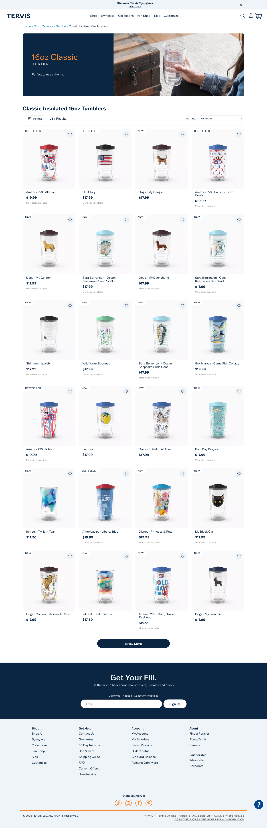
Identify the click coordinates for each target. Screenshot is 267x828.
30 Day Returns (89, 745)
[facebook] (138, 803)
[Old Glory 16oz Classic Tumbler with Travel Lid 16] (105, 159)
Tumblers (62, 26)
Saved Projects (142, 745)
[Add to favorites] (70, 134)
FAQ (82, 763)
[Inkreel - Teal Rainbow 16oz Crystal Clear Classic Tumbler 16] (105, 581)
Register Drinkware (145, 763)
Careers (194, 745)
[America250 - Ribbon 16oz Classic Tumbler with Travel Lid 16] (49, 416)
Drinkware (49, 26)
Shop (94, 16)
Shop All (37, 733)
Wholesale (196, 760)
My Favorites (140, 739)
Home (29, 26)
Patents (184, 815)
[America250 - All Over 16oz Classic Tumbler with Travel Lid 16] (49, 159)
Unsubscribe (87, 774)
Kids (157, 16)
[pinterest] (148, 803)
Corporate (196, 766)
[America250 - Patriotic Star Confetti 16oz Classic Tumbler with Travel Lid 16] (218, 159)
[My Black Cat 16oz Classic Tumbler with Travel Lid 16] (218, 498)
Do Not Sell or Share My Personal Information (209, 819)
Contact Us (86, 733)
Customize (171, 16)
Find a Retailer (199, 733)
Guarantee (86, 739)
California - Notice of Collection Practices (133, 695)
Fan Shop (143, 16)
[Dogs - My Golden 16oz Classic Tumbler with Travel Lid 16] (49, 244)
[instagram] (128, 803)
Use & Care (86, 751)
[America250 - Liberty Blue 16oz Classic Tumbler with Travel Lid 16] (105, 498)
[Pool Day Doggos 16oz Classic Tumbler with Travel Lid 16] (218, 416)
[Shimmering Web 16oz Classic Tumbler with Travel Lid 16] (49, 330)
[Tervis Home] (18, 16)
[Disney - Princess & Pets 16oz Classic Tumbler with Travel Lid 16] (161, 498)
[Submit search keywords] (242, 15)
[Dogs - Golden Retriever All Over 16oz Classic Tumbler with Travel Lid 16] (49, 581)
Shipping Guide (89, 757)
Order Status (140, 751)
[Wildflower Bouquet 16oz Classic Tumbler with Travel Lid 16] (105, 330)
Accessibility (202, 815)
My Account (140, 733)
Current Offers (89, 768)
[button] (175, 5)
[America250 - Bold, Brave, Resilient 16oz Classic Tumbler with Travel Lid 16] (161, 581)
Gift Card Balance (144, 757)
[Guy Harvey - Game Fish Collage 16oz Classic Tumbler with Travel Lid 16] (218, 330)
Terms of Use (167, 815)
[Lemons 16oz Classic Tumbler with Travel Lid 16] (105, 416)
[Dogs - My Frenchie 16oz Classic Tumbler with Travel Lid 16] (218, 581)
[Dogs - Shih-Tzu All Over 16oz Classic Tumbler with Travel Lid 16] (161, 416)
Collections (126, 16)
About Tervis (198, 739)
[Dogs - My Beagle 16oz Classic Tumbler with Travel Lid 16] (161, 159)
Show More (133, 643)
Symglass (107, 16)
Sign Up (175, 704)
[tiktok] (118, 803)
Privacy (149, 815)
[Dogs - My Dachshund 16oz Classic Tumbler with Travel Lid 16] (161, 244)
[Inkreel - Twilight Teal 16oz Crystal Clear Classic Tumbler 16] (49, 498)
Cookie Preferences (229, 815)
